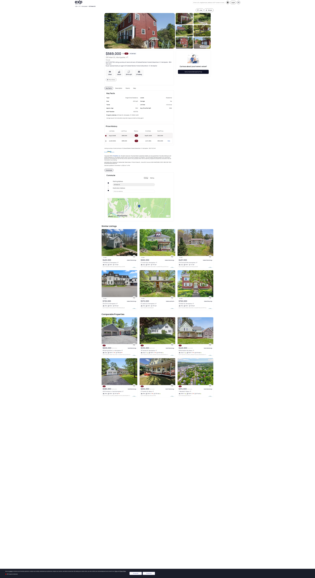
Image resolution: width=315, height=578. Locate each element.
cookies (10, 571)
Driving (146, 178)
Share (210, 10)
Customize (149, 573)
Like (201, 10)
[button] (139, 31)
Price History (112, 79)
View (169, 141)
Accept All (135, 573)
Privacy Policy (123, 571)
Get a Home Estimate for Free (193, 72)
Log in (233, 2)
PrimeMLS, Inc (116, 156)
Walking (152, 178)
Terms (116, 571)
